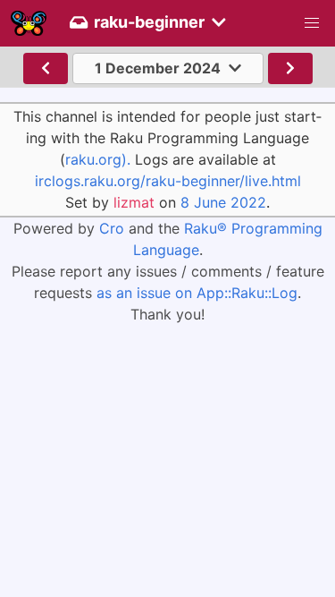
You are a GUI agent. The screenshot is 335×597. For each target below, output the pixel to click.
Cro (111, 228)
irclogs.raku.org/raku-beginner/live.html (168, 181)
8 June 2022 (223, 202)
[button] (312, 23)
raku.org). (97, 159)
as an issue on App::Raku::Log (196, 293)
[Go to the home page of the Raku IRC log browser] (28, 23)
